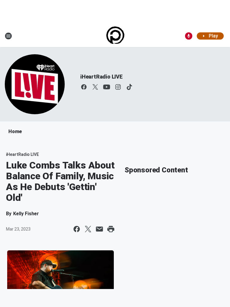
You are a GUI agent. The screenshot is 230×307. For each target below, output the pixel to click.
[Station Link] (115, 36)
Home (15, 131)
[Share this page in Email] (99, 229)
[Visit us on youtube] (106, 87)
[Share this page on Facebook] (76, 229)
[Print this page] (111, 229)
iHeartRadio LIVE (101, 76)
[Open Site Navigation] (8, 36)
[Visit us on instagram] (118, 87)
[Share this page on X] (88, 229)
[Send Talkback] (188, 36)
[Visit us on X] (95, 87)
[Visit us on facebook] (83, 87)
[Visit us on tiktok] (129, 87)
